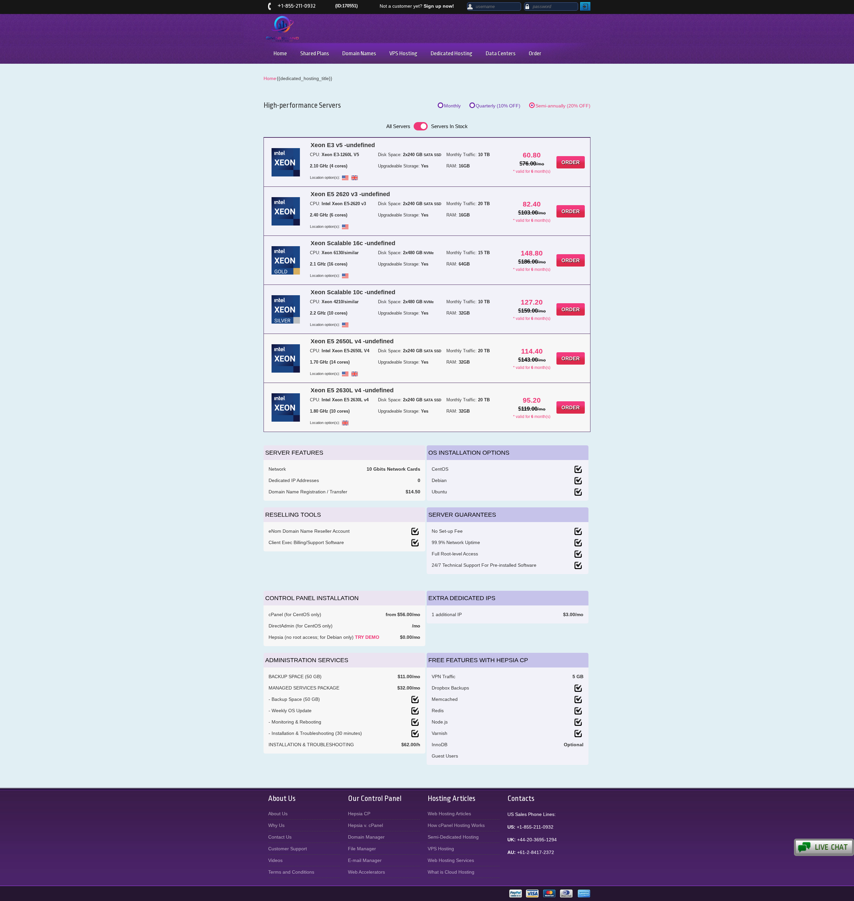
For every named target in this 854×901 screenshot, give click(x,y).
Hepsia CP (359, 813)
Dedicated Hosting (451, 53)
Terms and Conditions (291, 872)
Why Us (276, 825)
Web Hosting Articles (449, 813)
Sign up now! (439, 6)
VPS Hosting (403, 53)
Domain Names (359, 53)
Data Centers (500, 53)
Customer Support (287, 848)
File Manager (362, 848)
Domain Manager (366, 837)
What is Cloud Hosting (451, 872)
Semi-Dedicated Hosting (453, 837)
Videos (275, 860)
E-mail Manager (365, 860)
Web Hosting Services (451, 860)
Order (535, 53)
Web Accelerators (366, 872)
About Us (278, 813)
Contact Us (280, 837)
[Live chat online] (824, 847)
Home (280, 53)
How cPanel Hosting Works (456, 825)
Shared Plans (314, 53)
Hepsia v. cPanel (365, 825)
